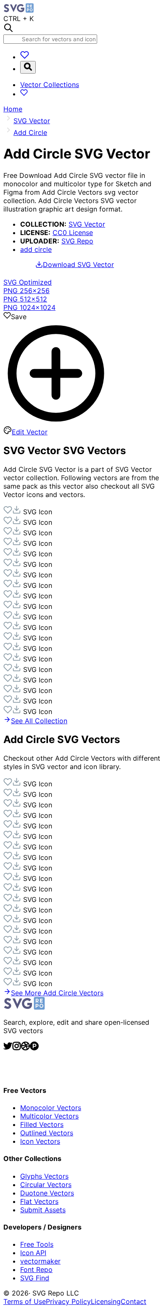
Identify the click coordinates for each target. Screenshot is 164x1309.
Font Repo (36, 1269)
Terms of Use (24, 1301)
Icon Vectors (40, 1141)
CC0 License (73, 232)
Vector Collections (49, 84)
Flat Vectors (39, 1201)
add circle (36, 249)
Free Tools (36, 1244)
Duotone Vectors (47, 1193)
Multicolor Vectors (49, 1116)
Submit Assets (43, 1210)
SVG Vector (87, 224)
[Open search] (28, 67)
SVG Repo (77, 241)
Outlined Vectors (46, 1133)
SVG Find (34, 1278)
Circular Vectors (45, 1184)
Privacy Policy (68, 1301)
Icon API (33, 1252)
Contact (133, 1301)
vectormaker (40, 1261)
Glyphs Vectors (44, 1176)
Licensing (106, 1301)
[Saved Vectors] (24, 57)
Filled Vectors (41, 1124)
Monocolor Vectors (50, 1107)
